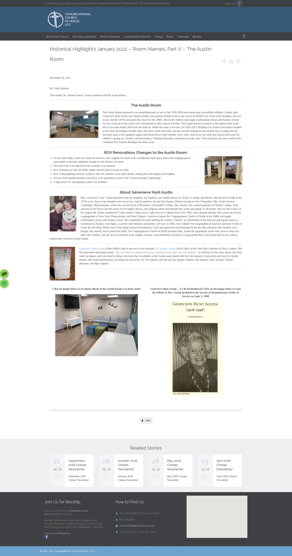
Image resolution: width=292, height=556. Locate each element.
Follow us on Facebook (57, 533)
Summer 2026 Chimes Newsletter (127, 465)
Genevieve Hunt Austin (91, 248)
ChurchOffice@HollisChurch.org (135, 525)
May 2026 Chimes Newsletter (175, 465)
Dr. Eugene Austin (165, 248)
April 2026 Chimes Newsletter (224, 465)
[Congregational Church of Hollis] (74, 19)
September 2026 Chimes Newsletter (77, 465)
